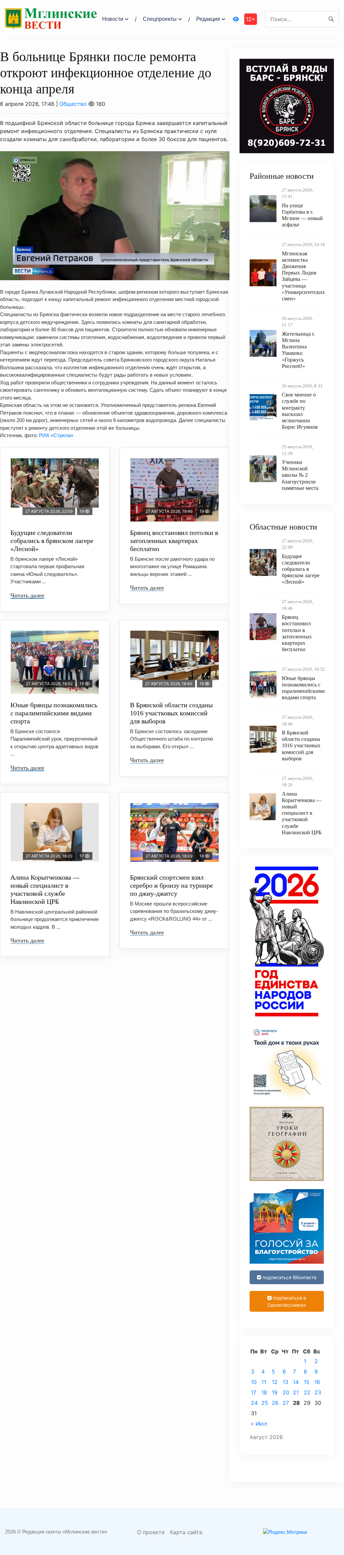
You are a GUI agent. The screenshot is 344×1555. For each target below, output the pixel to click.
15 (306, 1382)
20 (286, 1392)
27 (286, 1402)
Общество (73, 103)
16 (317, 1382)
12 (274, 1382)
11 (263, 1382)
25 (264, 1402)
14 (296, 1382)
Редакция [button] (208, 19)
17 (253, 1392)
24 (254, 1402)
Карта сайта (186, 1532)
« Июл (259, 1423)
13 (285, 1382)
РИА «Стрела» (56, 435)
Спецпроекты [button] (160, 19)
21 (296, 1392)
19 (274, 1392)
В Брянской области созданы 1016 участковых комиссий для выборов (171, 713)
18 (264, 1392)
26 (275, 1402)
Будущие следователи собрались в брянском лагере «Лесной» (51, 540)
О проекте (151, 1532)
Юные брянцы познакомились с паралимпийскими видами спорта (53, 713)
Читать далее (27, 595)
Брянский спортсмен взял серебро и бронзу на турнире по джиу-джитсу (171, 885)
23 (317, 1392)
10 (254, 1382)
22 (307, 1392)
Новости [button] (112, 19)
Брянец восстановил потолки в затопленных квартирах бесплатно (174, 540)
